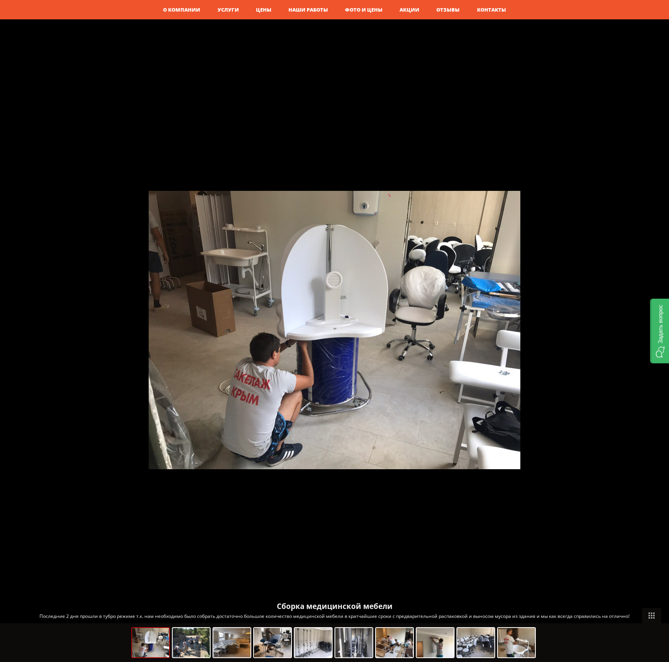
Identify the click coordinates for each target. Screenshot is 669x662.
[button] (659, 331)
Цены (263, 9)
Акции (409, 9)
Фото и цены (364, 9)
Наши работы (308, 9)
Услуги (228, 9)
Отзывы (448, 9)
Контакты (491, 9)
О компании (181, 9)
